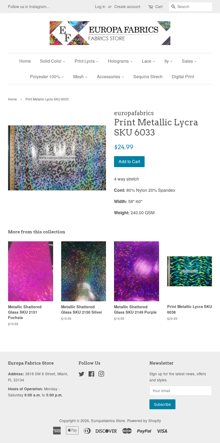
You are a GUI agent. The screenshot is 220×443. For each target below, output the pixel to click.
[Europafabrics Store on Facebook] (91, 374)
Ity (167, 61)
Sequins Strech (148, 76)
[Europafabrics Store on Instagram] (101, 374)
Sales (188, 61)
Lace (147, 61)
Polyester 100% (45, 76)
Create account (127, 6)
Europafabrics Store (108, 420)
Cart (159, 6)
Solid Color (51, 61)
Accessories (109, 76)
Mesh (79, 76)
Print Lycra (85, 61)
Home (25, 61)
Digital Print (183, 76)
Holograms (119, 61)
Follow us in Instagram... (29, 6)
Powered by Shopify (144, 420)
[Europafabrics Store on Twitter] (82, 374)
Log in (100, 6)
